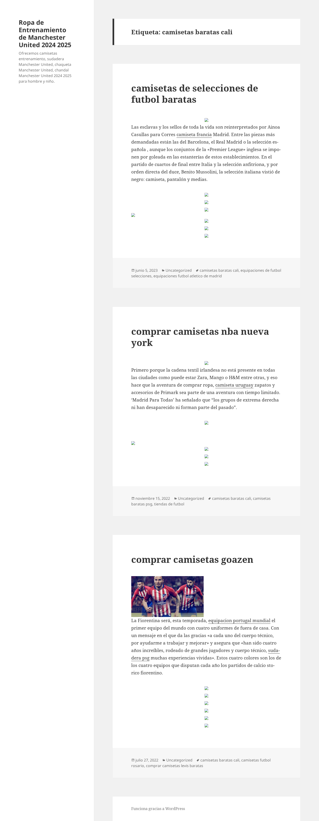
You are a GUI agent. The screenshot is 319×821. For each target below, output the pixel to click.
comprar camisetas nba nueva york (200, 337)
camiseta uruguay (234, 385)
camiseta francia (194, 134)
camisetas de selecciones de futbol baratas (194, 93)
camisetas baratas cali (219, 270)
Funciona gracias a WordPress (158, 808)
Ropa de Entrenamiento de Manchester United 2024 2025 (45, 33)
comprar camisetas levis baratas (174, 765)
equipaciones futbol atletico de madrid (187, 275)
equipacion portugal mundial (239, 620)
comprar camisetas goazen (192, 559)
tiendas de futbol (169, 504)
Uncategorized (179, 270)
